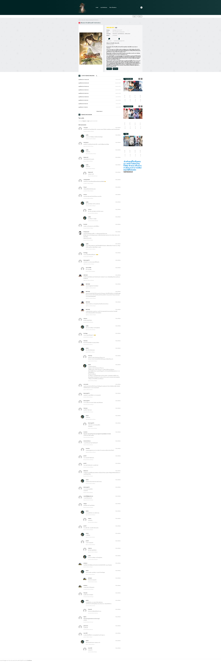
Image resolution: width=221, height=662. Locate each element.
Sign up (139, 16)
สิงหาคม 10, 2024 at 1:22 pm (88, 476)
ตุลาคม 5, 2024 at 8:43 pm (88, 397)
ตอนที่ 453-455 (130, 126)
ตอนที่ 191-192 (125, 155)
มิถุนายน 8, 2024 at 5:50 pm (90, 514)
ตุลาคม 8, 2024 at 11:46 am (88, 344)
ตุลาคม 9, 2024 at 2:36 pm (92, 380)
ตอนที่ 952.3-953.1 (130, 99)
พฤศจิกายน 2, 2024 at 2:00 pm (91, 314)
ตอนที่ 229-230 (140, 155)
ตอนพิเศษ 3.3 (125, 99)
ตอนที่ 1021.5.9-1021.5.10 (83, 103)
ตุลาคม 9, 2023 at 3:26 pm (92, 651)
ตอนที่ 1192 (140, 100)
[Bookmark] (119, 39)
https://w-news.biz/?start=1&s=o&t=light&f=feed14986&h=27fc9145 (97, 433)
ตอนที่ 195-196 (135, 155)
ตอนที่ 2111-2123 (135, 126)
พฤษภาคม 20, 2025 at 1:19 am (88, 146)
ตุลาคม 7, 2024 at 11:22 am (88, 389)
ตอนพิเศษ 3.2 (125, 100)
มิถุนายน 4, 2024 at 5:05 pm (88, 529)
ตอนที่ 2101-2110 (135, 128)
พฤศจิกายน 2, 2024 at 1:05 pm (91, 298)
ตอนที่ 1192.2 (140, 99)
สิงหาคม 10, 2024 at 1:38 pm (90, 483)
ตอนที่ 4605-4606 (130, 154)
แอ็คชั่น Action (127, 33)
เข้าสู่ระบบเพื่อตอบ (118, 127)
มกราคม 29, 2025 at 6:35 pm (88, 198)
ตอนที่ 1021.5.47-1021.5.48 (84, 79)
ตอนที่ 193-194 (125, 154)
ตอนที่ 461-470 (140, 128)
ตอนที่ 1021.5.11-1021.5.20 (83, 100)
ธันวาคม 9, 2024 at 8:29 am (88, 256)
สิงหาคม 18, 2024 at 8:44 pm (88, 459)
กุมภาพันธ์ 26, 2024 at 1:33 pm (88, 589)
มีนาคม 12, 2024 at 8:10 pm (90, 574)
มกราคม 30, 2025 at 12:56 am (93, 220)
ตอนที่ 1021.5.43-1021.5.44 (84, 86)
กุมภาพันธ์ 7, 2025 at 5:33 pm (88, 183)
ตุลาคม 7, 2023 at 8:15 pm (90, 644)
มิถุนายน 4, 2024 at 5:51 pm (90, 544)
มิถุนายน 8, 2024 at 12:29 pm (88, 507)
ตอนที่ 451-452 (130, 128)
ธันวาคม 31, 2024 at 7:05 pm (88, 228)
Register (84, 121)
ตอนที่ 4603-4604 (130, 155)
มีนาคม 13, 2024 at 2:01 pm (92, 581)
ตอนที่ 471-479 (140, 126)
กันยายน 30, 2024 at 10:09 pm (89, 404)
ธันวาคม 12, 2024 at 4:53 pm (90, 249)
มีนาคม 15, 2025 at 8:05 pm (90, 168)
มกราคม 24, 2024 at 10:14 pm (88, 596)
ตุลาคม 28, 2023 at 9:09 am (88, 629)
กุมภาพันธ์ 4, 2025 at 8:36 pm (88, 190)
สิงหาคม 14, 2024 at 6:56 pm (88, 467)
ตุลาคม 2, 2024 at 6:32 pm (92, 428)
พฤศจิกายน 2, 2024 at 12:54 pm (89, 280)
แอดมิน (87, 135)
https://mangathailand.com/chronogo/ (92, 618)
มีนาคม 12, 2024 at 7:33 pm (88, 566)
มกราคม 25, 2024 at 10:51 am (93, 613)
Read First (109, 68)
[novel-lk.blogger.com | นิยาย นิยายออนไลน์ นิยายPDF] (84, 7)
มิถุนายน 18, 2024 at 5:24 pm (88, 499)
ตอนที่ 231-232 (140, 154)
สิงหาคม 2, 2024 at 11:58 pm (88, 492)
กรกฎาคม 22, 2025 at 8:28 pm (91, 138)
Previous (139, 79)
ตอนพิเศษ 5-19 (125, 126)
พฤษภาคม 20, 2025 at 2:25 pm (91, 153)
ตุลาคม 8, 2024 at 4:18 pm (90, 352)
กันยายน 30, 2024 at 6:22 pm (90, 419)
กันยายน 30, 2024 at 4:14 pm (88, 411)
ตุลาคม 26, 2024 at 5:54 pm (90, 329)
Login (88, 121)
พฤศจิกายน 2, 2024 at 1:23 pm (91, 305)
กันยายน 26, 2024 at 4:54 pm (88, 437)
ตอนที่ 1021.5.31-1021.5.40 (83, 93)
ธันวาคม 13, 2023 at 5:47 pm (88, 622)
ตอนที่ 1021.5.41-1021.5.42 (83, 89)
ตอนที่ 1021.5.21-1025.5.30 (84, 96)
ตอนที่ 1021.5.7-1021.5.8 (83, 107)
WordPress (29, 660)
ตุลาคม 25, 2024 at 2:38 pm (88, 337)
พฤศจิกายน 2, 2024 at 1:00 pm (91, 287)
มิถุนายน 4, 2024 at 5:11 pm (90, 537)
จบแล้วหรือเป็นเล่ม (103, 7)
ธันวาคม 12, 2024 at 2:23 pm (88, 240)
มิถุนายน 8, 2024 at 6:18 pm (92, 522)
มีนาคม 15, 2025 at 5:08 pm (88, 161)
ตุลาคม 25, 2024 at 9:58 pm (93, 552)
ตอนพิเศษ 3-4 (135, 100)
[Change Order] (97, 76)
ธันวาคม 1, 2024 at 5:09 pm (90, 271)
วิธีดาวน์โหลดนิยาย (112, 7)
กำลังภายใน (115, 33)
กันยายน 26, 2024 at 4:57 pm (91, 452)
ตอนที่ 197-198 (135, 154)
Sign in (134, 16)
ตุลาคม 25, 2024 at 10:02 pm (88, 322)
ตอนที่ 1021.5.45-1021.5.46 (84, 83)
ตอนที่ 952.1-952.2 (130, 100)
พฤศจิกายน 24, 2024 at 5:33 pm (89, 264)
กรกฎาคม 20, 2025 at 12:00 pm (89, 131)
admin (87, 348)
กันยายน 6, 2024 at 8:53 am (88, 444)
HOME (97, 7)
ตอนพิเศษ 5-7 (135, 99)
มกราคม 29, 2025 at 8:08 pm (91, 205)
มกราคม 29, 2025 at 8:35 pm (93, 213)
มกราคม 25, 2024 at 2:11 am (90, 605)
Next (141, 79)
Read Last (115, 68)
